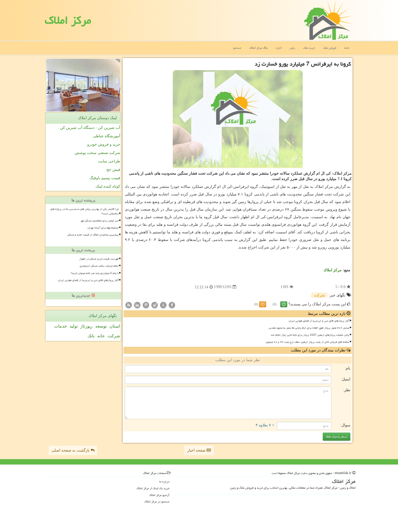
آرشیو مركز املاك (159, 495)
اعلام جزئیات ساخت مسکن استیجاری (99, 266)
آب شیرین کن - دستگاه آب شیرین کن (90, 128)
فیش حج (113, 170)
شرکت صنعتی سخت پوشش (97, 153)
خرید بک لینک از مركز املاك (152, 488)
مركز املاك (333, 270)
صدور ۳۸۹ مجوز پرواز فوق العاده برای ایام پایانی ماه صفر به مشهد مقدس (309, 328)
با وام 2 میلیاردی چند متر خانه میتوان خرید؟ (95, 273)
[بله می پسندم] (283, 304)
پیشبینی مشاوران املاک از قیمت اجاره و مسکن (93, 234)
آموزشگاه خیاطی (106, 136)
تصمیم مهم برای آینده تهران (103, 227)
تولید (74, 326)
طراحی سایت (109, 161)
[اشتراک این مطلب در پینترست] (146, 305)
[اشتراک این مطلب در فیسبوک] (172, 305)
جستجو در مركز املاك (156, 501)
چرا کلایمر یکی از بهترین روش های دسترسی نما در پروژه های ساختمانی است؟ (84, 211)
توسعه (101, 326)
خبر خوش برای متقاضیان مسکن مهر (99, 220)
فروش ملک (329, 48)
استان (114, 326)
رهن (292, 48)
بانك (90, 336)
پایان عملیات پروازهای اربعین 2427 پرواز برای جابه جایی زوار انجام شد (310, 335)
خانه (346, 48)
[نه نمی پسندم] (262, 304)
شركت (319, 295)
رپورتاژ (86, 326)
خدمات (60, 326)
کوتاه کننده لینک (108, 186)
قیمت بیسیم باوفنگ (105, 178)
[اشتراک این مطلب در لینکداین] (137, 305)
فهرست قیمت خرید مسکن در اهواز (99, 259)
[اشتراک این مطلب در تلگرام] (154, 305)
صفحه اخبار (197, 450)
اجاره (279, 48)
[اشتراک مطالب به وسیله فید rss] (128, 305)
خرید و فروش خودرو (103, 144)
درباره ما (164, 481)
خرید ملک (309, 48)
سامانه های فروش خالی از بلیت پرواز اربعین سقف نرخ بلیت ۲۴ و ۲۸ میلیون (307, 342)
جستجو (237, 48)
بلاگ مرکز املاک (258, 48)
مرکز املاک (68, 20)
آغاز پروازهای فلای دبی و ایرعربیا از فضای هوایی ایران (319, 321)
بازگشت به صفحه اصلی (71, 450)
